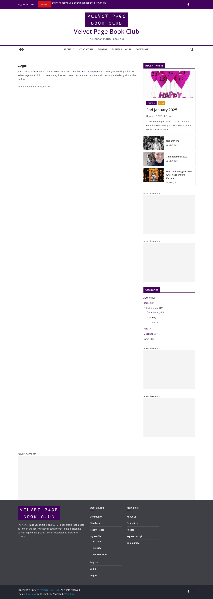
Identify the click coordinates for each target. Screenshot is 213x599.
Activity (97, 547)
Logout (94, 575)
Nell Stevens (172, 140)
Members (95, 523)
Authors (147, 297)
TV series (151, 322)
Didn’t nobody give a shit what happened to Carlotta (179, 174)
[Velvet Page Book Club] (21, 49)
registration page (90, 71)
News (161, 103)
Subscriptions (100, 554)
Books (146, 302)
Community (142, 49)
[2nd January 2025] (169, 84)
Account (97, 541)
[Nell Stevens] (153, 143)
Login (93, 568)
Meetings (151, 103)
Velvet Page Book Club (106, 31)
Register (94, 562)
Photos (102, 49)
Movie (150, 317)
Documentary (154, 312)
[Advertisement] (169, 214)
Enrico (168, 116)
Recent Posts (97, 529)
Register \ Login (121, 49)
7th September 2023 (62, 1)
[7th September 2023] (153, 159)
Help (145, 328)
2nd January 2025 (161, 109)
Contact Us (86, 49)
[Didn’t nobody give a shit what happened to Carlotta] (153, 177)
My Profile (95, 536)
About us (69, 49)
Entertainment (151, 308)
